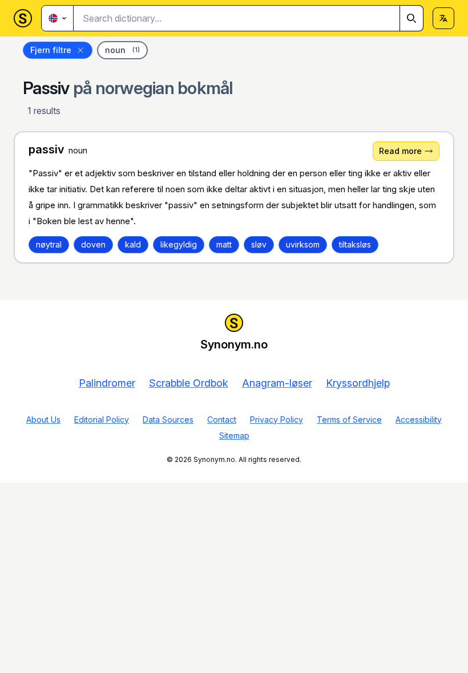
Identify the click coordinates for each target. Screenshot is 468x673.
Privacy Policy (276, 419)
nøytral (49, 244)
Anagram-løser (277, 383)
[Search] (411, 18)
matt (224, 244)
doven (93, 244)
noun (122, 50)
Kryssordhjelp (358, 383)
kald (133, 244)
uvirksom (303, 244)
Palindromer (107, 383)
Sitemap (234, 435)
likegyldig (178, 244)
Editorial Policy (101, 419)
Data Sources (168, 419)
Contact (221, 419)
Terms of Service (349, 419)
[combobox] (248, 18)
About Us (43, 419)
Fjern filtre (50, 50)
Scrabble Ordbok (188, 383)
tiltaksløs (355, 244)
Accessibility (419, 419)
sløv (259, 244)
